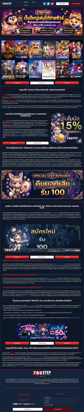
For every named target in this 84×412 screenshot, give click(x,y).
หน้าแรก (18, 2)
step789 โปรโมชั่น (11, 100)
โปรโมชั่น (26, 2)
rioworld (46, 382)
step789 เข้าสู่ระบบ (6, 96)
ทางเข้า (33, 2)
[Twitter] (48, 3)
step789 (4, 94)
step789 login (9, 124)
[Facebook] (44, 3)
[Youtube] (52, 3)
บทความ (26, 5)
